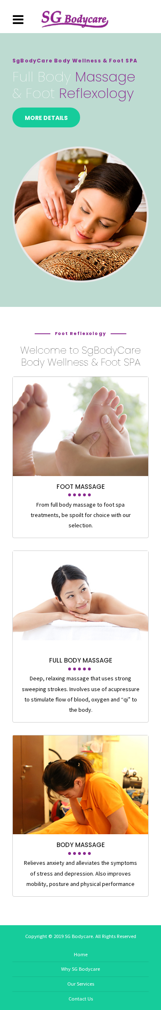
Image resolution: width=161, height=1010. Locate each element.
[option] (80, 169)
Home (81, 954)
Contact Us (81, 999)
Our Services (80, 984)
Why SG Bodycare (80, 969)
